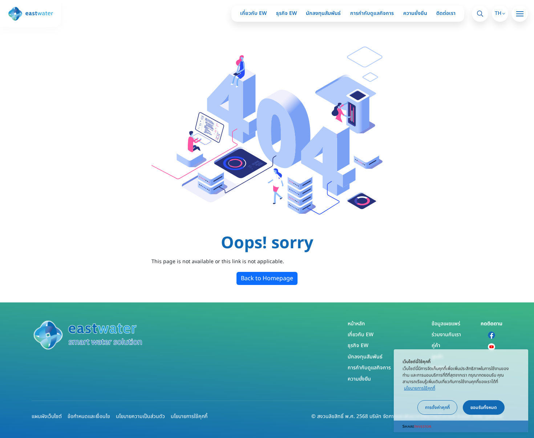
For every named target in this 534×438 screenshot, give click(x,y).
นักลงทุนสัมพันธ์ (323, 13)
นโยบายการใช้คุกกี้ (189, 416)
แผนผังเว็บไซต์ (47, 416)
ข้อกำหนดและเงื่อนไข (89, 416)
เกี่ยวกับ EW (253, 13)
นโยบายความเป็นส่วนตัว (140, 416)
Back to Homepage (267, 278)
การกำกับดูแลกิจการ (372, 13)
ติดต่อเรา (446, 13)
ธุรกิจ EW (286, 13)
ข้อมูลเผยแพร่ (446, 324)
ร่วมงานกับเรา (446, 334)
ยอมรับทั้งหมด (483, 407)
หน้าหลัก (356, 324)
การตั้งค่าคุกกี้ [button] (437, 407)
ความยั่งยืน (415, 13)
